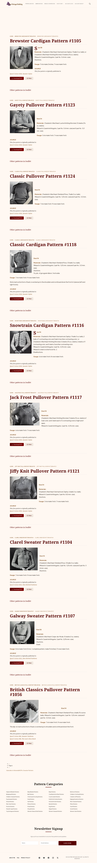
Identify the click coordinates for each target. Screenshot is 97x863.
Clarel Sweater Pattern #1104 (24, 537)
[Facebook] (48, 858)
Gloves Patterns (10, 801)
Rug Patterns (52, 806)
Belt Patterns (31, 794)
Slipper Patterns (53, 809)
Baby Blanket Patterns (33, 791)
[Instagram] (53, 858)
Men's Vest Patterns (11, 804)
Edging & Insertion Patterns (76, 799)
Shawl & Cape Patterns (11, 809)
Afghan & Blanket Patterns (12, 791)
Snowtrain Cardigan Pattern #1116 (25, 320)
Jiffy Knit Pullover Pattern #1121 (25, 466)
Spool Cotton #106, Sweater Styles (21, 74)
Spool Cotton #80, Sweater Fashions (21, 736)
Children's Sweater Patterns (13, 796)
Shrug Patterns (31, 809)
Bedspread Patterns (11, 794)
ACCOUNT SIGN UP (79, 3)
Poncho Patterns (10, 806)
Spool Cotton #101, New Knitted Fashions (23, 585)
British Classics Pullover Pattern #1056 (27, 685)
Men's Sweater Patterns (75, 801)
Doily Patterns (31, 799)
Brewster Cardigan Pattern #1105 (25, 36)
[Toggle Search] (90, 4)
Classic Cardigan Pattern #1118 (24, 240)
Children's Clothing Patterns (77, 794)
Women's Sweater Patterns (55, 811)
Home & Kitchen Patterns (55, 801)
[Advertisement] (48, 18)
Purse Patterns (31, 806)
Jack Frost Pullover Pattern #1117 (25, 392)
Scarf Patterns (73, 806)
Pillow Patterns (73, 804)
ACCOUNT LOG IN (69, 3)
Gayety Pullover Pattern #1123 (24, 100)
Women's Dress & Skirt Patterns (35, 811)
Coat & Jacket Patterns (54, 796)
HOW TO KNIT (60, 3)
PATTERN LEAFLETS (29, 3)
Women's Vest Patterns (75, 811)
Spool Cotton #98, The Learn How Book (23, 739)
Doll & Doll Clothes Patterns (55, 799)
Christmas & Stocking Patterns (35, 796)
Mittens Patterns (32, 804)
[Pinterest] (39, 858)
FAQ (18, 857)
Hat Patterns (31, 801)
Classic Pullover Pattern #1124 (25, 171)
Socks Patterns (73, 809)
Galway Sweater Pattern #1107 (24, 611)
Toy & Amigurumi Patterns (12, 811)
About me (12, 857)
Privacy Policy (25, 857)
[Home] (14, 3)
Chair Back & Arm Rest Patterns (56, 794)
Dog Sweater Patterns (11, 799)
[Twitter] (57, 858)
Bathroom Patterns (74, 791)
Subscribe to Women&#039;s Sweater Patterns (19, 770)
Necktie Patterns (53, 804)
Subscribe (67, 843)
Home (11, 36)
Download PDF (17, 78)
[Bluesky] (44, 858)
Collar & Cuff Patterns (75, 796)
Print (30, 78)
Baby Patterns (52, 791)
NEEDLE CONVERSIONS (49, 3)
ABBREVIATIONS (39, 3)
